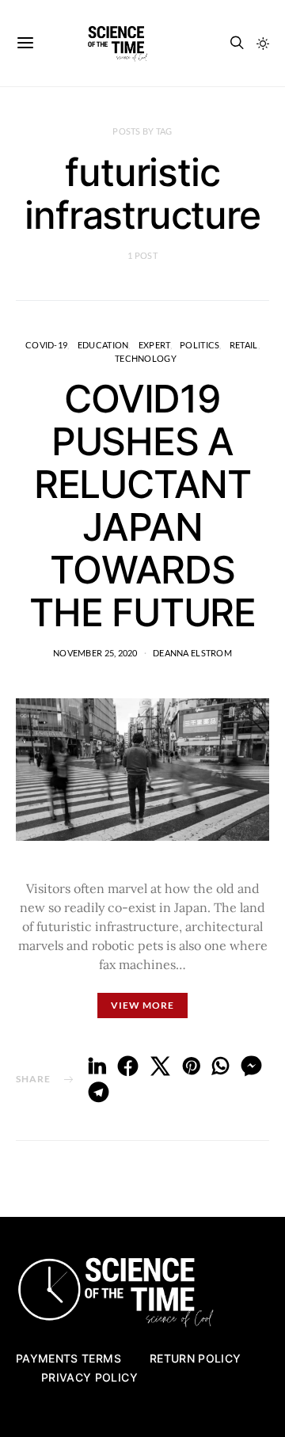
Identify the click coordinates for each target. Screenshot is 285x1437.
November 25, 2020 (95, 653)
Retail (244, 345)
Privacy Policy (89, 1377)
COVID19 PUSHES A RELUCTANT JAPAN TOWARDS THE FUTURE (142, 505)
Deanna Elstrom (192, 653)
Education (103, 345)
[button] (262, 43)
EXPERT (154, 345)
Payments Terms (68, 1358)
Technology (146, 358)
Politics (199, 345)
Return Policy (195, 1358)
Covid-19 (46, 345)
